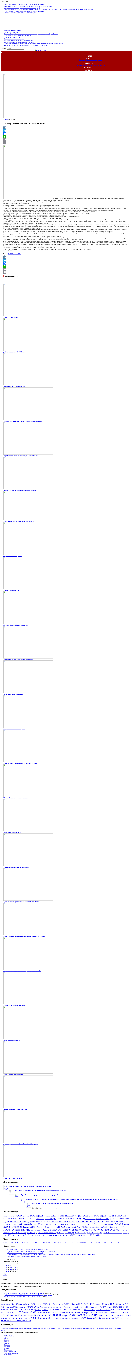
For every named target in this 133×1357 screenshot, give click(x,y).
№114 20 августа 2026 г (51, 1242)
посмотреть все (7, 1329)
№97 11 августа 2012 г (80, 1229)
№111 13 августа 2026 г (19, 1242)
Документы (89, 63)
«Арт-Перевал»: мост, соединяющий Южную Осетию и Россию (24, 11)
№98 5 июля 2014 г (47, 1233)
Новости (89, 56)
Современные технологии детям (14, 39)
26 (9, 1271)
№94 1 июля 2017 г (57, 1310)
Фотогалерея (88, 67)
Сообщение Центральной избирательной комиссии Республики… (24, 936)
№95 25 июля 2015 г (104, 1224)
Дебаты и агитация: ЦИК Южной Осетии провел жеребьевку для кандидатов (28, 6)
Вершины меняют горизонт (12, 30)
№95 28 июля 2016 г (27, 1312)
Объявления (8, 1350)
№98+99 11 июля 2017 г (113, 1233)
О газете (89, 55)
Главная (6, 1341)
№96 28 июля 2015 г (94, 1227)
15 (15, 1267)
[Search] (56, 1208)
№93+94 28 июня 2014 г (90, 1221)
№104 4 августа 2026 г (8, 1242)
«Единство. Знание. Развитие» (13, 37)
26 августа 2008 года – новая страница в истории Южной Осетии (24, 4)
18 (6, 1269)
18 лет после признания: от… (12, 832)
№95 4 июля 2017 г (64, 1224)
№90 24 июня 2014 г (9, 1216)
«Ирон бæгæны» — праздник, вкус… (15, 386)
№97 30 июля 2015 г (108, 1229)
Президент (82, 60)
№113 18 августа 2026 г (40, 1242)
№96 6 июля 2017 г (51, 1227)
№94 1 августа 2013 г (111, 1221)
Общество (88, 62)
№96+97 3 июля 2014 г (113, 1227)
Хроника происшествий (11, 32)
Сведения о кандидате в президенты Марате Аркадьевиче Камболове (25, 45)
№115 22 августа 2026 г (62, 1242)
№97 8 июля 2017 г (54, 1229)
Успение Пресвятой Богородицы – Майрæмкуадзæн (20, 12)
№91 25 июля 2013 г (92, 1216)
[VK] (66, 127)
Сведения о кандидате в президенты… (16, 867)
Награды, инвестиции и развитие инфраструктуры (20, 40)
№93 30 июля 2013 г (41, 1221)
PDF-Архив (88, 70)
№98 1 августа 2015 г (107, 1315)
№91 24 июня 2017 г (70, 1216)
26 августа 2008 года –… (11, 317)
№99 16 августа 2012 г (59, 1235)
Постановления (100, 65)
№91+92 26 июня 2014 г (21, 1218)
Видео (89, 69)
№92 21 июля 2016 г (71, 1218)
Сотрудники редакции (11, 1353)
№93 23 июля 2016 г (73, 1307)
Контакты (7, 1345)
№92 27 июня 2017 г (103, 1219)
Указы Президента (81, 65)
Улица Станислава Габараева (13, 1074)
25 (6, 1271)
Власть (88, 58)
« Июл (5, 1275)
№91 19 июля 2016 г (49, 1216)
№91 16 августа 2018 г (27, 1216)
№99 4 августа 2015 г (77, 1318)
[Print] (66, 142)
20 (11, 1269)
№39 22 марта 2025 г (14, 254)
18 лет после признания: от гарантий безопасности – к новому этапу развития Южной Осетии (33, 43)
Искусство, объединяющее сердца (14, 1005)
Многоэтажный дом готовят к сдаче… (15, 1109)
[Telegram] (66, 130)
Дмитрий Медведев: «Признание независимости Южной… (22, 421)
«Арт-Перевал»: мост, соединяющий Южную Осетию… (21, 455)
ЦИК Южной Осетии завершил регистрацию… (18, 521)
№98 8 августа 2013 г (65, 1233)
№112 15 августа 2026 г (29, 1242)
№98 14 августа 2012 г (89, 1232)
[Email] (66, 139)
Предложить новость (10, 1351)
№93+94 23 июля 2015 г (63, 1221)
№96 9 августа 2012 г (73, 1227)
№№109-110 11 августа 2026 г (113, 1242)
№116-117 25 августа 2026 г (73, 1242)
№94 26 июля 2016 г (29, 1224)
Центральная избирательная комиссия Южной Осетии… (22, 901)
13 (11, 1267)
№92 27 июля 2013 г (90, 1219)
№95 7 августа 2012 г (84, 1224)
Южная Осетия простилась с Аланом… (16, 798)
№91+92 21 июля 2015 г (95, 1304)
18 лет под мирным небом (11, 1040)
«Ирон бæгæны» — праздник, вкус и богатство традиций (22, 8)
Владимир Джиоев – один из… (13, 1178)
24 (4, 1271)
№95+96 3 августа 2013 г (27, 1227)
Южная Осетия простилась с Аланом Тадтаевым (19, 42)
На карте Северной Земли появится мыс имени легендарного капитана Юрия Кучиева (31, 34)
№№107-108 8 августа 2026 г (100, 1242)
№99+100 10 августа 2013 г (85, 1235)
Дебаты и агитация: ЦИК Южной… (15, 352)
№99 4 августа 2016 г (19, 1235)
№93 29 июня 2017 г (20, 1221)
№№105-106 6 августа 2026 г (86, 1242)
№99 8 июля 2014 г (40, 1235)
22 (15, 1269)
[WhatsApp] (66, 136)
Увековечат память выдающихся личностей (17, 35)
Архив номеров (9, 1337)
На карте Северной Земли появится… (15, 625)
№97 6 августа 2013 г (37, 1230)
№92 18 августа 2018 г (46, 1219)
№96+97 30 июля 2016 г (17, 1229)
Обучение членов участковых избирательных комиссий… (22, 971)
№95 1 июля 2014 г (47, 1224)
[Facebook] (66, 133)
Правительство (90, 60)
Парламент (98, 60)
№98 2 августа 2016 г (28, 1233)
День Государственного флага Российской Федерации (20, 1144)
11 (6, 1267)
